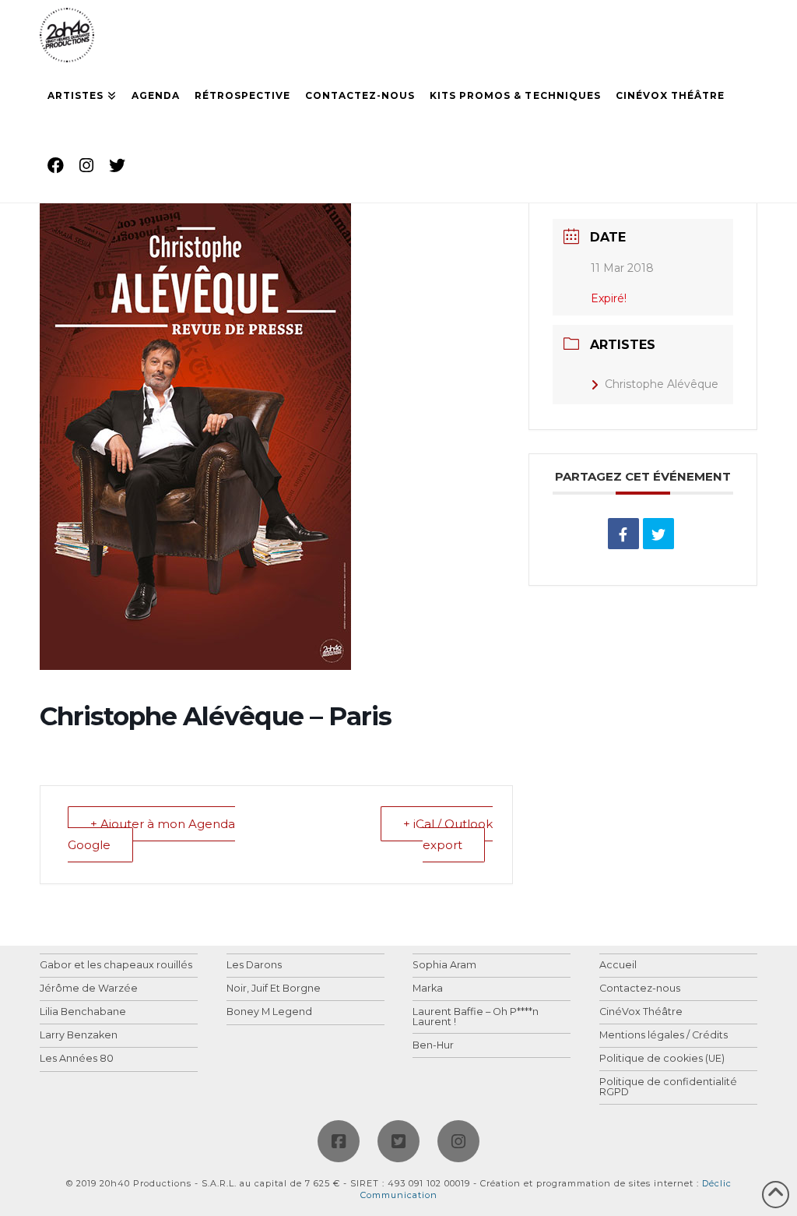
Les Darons (254, 965)
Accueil (618, 965)
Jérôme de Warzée (89, 989)
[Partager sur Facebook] (623, 533)
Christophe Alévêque (661, 384)
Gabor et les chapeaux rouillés (116, 965)
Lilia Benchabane (83, 1012)
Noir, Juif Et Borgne (273, 989)
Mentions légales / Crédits (663, 1036)
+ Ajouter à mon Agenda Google (151, 834)
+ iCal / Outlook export (448, 834)
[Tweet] (658, 533)
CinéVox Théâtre (641, 1012)
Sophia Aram (444, 965)
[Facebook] (339, 1141)
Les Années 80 (77, 1059)
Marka (428, 989)
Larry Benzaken (79, 1036)
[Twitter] (398, 1141)
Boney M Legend (269, 1012)
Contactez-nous (639, 989)
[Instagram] (458, 1141)
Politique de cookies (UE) (662, 1059)
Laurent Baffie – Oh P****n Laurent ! (476, 1017)
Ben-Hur (433, 1046)
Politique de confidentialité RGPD (668, 1087)
